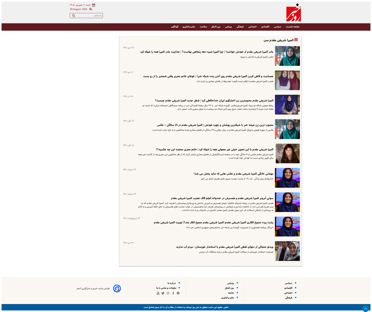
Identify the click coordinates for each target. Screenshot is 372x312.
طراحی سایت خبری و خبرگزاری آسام (93, 288)
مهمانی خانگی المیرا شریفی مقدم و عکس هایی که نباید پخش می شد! (233, 174)
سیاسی (278, 26)
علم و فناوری (189, 26)
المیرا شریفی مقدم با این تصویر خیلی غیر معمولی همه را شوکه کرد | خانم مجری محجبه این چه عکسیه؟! (214, 149)
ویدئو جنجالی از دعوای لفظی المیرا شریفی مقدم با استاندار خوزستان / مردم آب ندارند (224, 247)
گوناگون (174, 26)
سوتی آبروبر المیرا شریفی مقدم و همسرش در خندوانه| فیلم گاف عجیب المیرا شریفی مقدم (222, 198)
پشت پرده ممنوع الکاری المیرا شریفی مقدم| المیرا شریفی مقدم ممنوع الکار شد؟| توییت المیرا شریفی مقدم (213, 222)
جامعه (231, 293)
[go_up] (365, 308)
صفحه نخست (293, 26)
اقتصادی (265, 26)
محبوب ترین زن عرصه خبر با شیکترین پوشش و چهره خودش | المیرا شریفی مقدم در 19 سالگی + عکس (215, 125)
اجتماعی (252, 26)
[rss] (90, 9)
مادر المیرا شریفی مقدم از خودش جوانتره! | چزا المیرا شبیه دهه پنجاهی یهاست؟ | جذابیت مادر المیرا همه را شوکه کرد (206, 52)
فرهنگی (240, 26)
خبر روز (195, 307)
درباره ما (172, 283)
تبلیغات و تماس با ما (166, 288)
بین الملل (216, 26)
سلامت (203, 26)
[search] (74, 16)
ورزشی (228, 26)
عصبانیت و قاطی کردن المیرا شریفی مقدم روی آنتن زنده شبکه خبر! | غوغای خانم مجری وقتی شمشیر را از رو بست (208, 76)
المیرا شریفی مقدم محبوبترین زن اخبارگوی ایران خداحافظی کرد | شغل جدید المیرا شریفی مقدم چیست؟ (214, 101)
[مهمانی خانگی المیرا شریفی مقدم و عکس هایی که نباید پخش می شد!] (286, 178)
